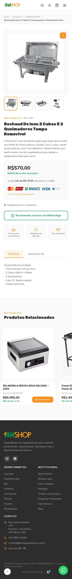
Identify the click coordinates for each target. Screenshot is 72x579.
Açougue (9, 473)
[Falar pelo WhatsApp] (63, 570)
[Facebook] (15, 459)
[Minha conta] (50, 5)
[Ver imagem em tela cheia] (63, 35)
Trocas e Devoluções (49, 493)
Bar (6, 483)
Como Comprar (46, 483)
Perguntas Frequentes (50, 498)
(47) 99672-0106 (17, 537)
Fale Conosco (45, 503)
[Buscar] (42, 5)
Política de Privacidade (32, 572)
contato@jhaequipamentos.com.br (26, 543)
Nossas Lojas (45, 478)
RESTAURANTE (33, 17)
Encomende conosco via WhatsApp (38, 215)
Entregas (43, 488)
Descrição (13, 253)
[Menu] (64, 5)
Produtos (17, 17)
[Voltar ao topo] (7, 571)
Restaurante (10, 508)
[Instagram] (7, 459)
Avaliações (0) (36, 254)
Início (6, 17)
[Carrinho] (57, 5)
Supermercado (12, 478)
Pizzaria (8, 503)
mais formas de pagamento (21, 194)
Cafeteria (9, 488)
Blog (40, 508)
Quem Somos (45, 473)
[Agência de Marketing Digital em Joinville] (48, 572)
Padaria (8, 498)
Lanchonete (10, 493)
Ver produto (44, 399)
